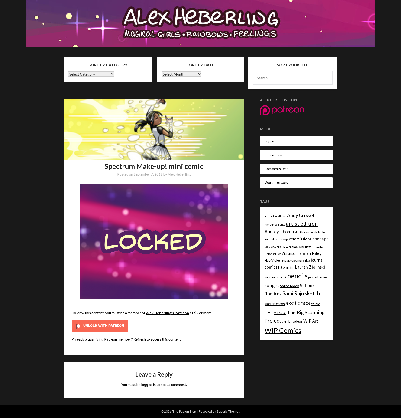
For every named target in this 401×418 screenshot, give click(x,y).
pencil (283, 277)
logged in (148, 384)
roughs (272, 285)
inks (306, 260)
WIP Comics (283, 330)
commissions (300, 239)
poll (316, 277)
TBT (269, 312)
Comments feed (276, 169)
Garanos (288, 253)
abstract (269, 215)
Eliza (285, 247)
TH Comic (280, 313)
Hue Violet (272, 260)
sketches (297, 302)
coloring (281, 239)
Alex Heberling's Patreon (167, 312)
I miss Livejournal (291, 260)
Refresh (139, 339)
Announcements (275, 224)
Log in (269, 141)
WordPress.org (276, 182)
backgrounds (309, 232)
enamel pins (296, 247)
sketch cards (275, 303)
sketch (312, 293)
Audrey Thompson (283, 231)
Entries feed (274, 155)
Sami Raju (293, 293)
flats (308, 247)
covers (276, 247)
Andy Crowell (301, 215)
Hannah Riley (309, 253)
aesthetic (280, 215)
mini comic (272, 277)
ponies (323, 277)
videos (297, 321)
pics (310, 277)
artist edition (302, 223)
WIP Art (310, 320)
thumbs (287, 321)
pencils (297, 276)
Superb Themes (228, 411)
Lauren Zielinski (310, 267)
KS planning (286, 267)
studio (315, 304)
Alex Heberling (179, 174)
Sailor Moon (289, 286)
